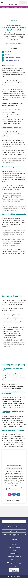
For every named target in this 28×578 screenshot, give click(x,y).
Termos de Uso (14, 553)
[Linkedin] (18, 494)
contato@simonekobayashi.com (17, 499)
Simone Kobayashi (17, 43)
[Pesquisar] (24, 522)
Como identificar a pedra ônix (13, 57)
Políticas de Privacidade (14, 556)
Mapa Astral (5, 7)
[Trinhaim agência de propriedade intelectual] (14, 572)
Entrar (15, 539)
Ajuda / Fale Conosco (15, 526)
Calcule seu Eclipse (17, 7)
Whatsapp (15, 531)
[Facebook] (14, 494)
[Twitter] (12, 563)
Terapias (14, 21)
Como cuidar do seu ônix (12, 60)
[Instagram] (10, 494)
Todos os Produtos (14, 547)
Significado (8, 51)
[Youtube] (20, 563)
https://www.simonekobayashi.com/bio (17, 500)
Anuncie (14, 550)
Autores (14, 544)
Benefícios (8, 54)
